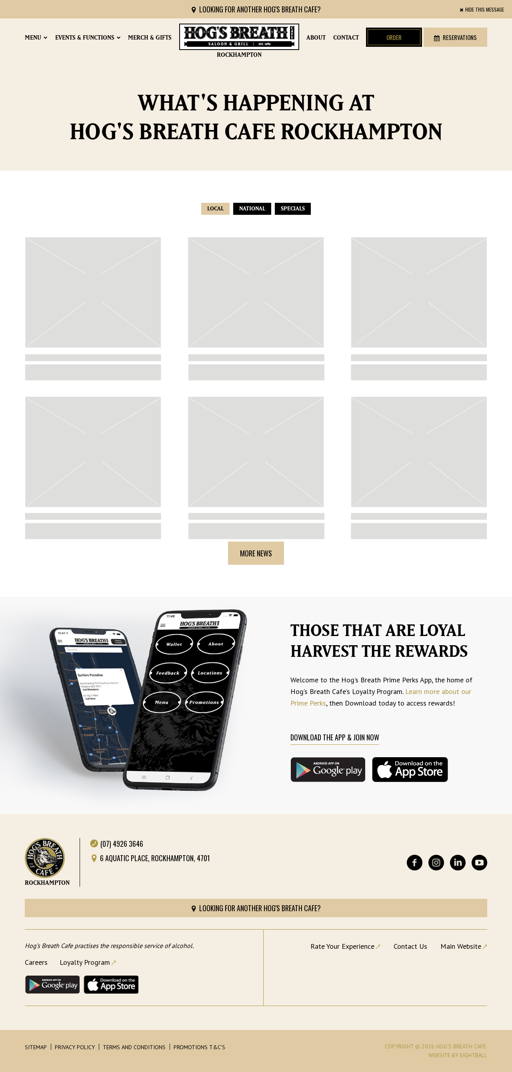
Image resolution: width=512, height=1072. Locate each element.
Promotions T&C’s (199, 1047)
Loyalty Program (85, 962)
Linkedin (458, 862)
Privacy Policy (75, 1047)
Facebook (414, 862)
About (316, 38)
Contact (346, 38)
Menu (33, 38)
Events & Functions (84, 38)
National (252, 209)
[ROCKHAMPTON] (239, 37)
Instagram (436, 862)
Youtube (479, 862)
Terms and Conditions (134, 1047)
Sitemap (36, 1047)
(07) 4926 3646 (121, 843)
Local (215, 209)
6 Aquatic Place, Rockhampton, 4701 (155, 858)
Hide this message (484, 9)
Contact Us (410, 946)
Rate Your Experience (342, 946)
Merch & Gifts (150, 38)
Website (439, 1055)
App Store (111, 985)
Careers (36, 962)
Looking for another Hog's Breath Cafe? (259, 9)
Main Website (460, 946)
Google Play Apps (52, 985)
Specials (293, 209)
